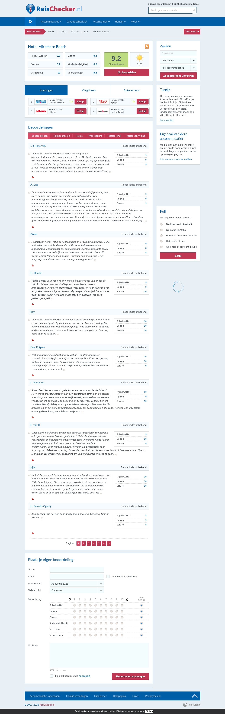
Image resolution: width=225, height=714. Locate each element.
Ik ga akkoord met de (72, 675)
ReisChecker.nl (34, 31)
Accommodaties (50, 21)
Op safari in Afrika (176, 229)
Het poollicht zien (175, 241)
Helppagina (119, 695)
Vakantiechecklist (77, 21)
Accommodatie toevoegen (45, 695)
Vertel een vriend (135, 135)
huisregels (84, 675)
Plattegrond (114, 135)
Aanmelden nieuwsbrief (124, 576)
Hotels (51, 31)
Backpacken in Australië (179, 224)
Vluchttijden (100, 21)
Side (86, 31)
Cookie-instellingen (77, 695)
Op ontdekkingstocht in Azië (181, 246)
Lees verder (166, 120)
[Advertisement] (178, 184)
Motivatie (33, 645)
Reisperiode (34, 583)
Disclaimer (100, 695)
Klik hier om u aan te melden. (176, 159)
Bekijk (80, 101)
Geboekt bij (34, 590)
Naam (31, 569)
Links (135, 695)
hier (122, 711)
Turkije (62, 31)
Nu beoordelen (127, 72)
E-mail (31, 576)
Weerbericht (95, 135)
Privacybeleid (152, 695)
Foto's (79, 135)
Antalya (75, 31)
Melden (32, 177)
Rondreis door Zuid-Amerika (182, 235)
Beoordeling (34, 599)
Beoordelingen (39, 135)
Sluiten (149, 711)
